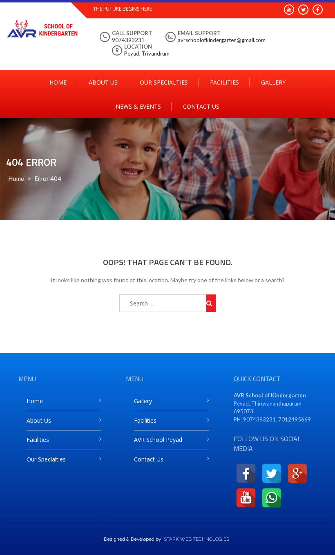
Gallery (273, 82)
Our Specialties (164, 82)
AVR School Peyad (158, 440)
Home (58, 82)
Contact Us (201, 106)
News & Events (138, 106)
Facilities (224, 82)
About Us (103, 82)
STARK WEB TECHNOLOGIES (196, 539)
